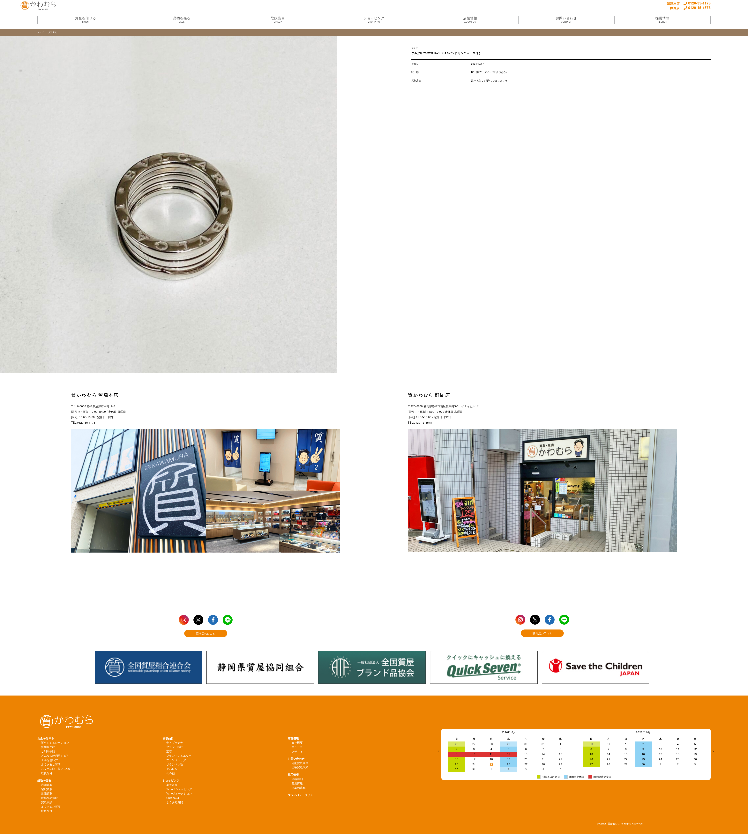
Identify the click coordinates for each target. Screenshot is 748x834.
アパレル (171, 769)
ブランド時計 (174, 747)
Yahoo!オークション (179, 793)
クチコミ (297, 751)
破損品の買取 (49, 798)
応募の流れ (298, 788)
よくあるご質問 (51, 764)
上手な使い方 (49, 760)
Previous (438, 751)
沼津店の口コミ (205, 633)
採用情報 (293, 774)
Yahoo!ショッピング (179, 789)
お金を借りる (45, 738)
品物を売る (44, 780)
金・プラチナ (174, 742)
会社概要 (297, 742)
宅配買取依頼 (300, 763)
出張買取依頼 (300, 767)
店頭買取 (46, 785)
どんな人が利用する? (54, 755)
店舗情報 (293, 738)
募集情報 (297, 783)
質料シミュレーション (55, 742)
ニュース (297, 747)
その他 (170, 773)
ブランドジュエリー (178, 755)
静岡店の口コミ (542, 633)
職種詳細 (297, 779)
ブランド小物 (174, 764)
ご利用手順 (48, 751)
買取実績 (52, 32)
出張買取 (46, 793)
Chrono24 (172, 798)
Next (713, 751)
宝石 (169, 751)
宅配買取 (46, 789)
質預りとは (48, 747)
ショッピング (171, 780)
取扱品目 (46, 773)
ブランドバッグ (176, 760)
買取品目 (168, 738)
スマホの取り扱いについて (57, 769)
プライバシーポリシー (302, 795)
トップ (40, 32)
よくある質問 (174, 802)
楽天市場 (171, 785)
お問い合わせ (296, 758)
